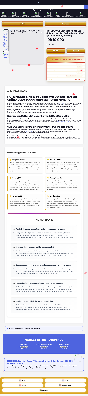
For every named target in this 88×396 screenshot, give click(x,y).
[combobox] (42, 7)
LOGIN (22, 24)
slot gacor (61, 103)
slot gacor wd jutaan (63, 121)
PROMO (24, 380)
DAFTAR (65, 24)
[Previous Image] (11, 47)
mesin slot (29, 131)
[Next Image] (42, 47)
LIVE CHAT (45, 390)
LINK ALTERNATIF (66, 385)
